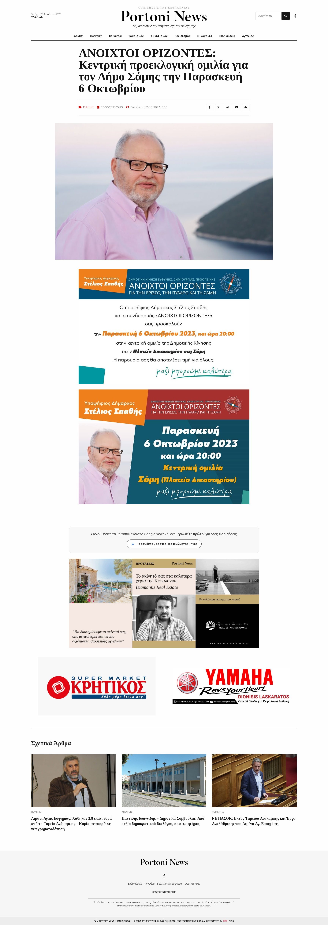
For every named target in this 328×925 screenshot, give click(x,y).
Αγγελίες (150, 883)
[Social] (295, 16)
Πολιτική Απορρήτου (169, 883)
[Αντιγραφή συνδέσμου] (245, 107)
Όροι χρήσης (192, 883)
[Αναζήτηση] (285, 16)
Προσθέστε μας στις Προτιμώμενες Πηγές (164, 544)
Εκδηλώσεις (135, 883)
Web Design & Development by (211, 920)
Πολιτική (88, 107)
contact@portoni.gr (164, 892)
